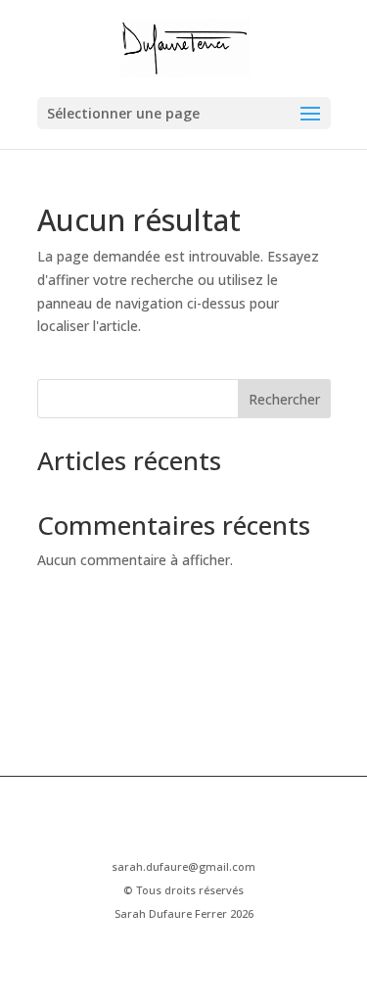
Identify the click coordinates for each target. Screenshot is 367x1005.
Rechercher (284, 399)
